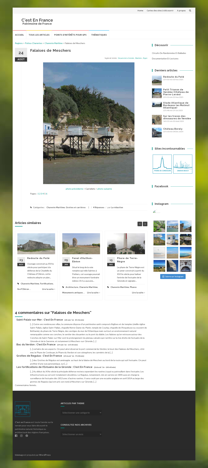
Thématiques (99, 34)
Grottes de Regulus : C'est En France (39, 355)
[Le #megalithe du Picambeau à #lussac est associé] (159, 226)
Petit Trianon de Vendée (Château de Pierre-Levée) (176, 92)
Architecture (72, 287)
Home (140, 10)
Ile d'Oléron (23, 289)
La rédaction (117, 207)
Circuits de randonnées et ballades (169, 53)
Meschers (138, 58)
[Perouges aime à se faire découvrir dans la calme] (186, 266)
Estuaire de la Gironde (126, 58)
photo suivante (104, 188)
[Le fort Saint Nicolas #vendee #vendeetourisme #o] (186, 226)
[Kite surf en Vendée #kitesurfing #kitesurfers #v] (159, 253)
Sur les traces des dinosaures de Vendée (177, 117)
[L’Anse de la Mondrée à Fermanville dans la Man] (186, 253)
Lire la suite (48, 289)
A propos (181, 10)
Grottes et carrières (76, 207)
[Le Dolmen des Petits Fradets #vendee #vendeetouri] (186, 239)
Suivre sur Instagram (174, 276)
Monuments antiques (72, 292)
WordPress (45, 455)
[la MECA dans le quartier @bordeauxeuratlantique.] (172, 266)
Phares (133, 287)
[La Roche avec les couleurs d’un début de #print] (159, 239)
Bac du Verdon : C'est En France (36, 344)
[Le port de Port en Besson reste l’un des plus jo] (159, 266)
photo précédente (74, 188)
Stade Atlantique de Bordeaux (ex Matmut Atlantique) (176, 105)
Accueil (19, 34)
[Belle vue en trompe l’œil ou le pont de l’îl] (172, 253)
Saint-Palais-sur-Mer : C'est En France (39, 319)
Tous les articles (39, 34)
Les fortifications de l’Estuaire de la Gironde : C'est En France (54, 367)
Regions (19, 43)
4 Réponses (98, 207)
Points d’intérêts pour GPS (70, 34)
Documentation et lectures (165, 58)
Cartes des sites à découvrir (160, 10)
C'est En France (37, 20)
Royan (145, 58)
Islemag (19, 455)
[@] (161, 213)
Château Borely (173, 129)
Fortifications (46, 283)
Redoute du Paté (38, 258)
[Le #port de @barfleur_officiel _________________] (172, 226)
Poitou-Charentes (33, 43)
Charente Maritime (54, 43)
